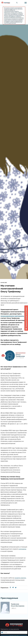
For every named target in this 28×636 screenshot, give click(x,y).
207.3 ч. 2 (14, 608)
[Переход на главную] (5, 3)
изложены (22, 549)
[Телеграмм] (13, 588)
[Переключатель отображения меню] (25, 2)
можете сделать (20, 578)
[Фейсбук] (10, 588)
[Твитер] (15, 588)
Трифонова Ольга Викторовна (17, 605)
